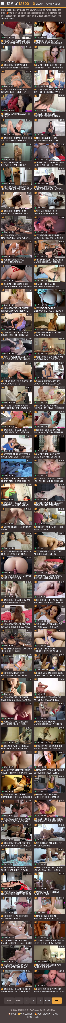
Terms (55, 1014)
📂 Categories (25, 1014)
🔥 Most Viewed (42, 1014)
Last (47, 1000)
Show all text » (7, 18)
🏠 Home (12, 1014)
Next (56, 1000)
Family (18, 4)
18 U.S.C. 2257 (33, 1017)
